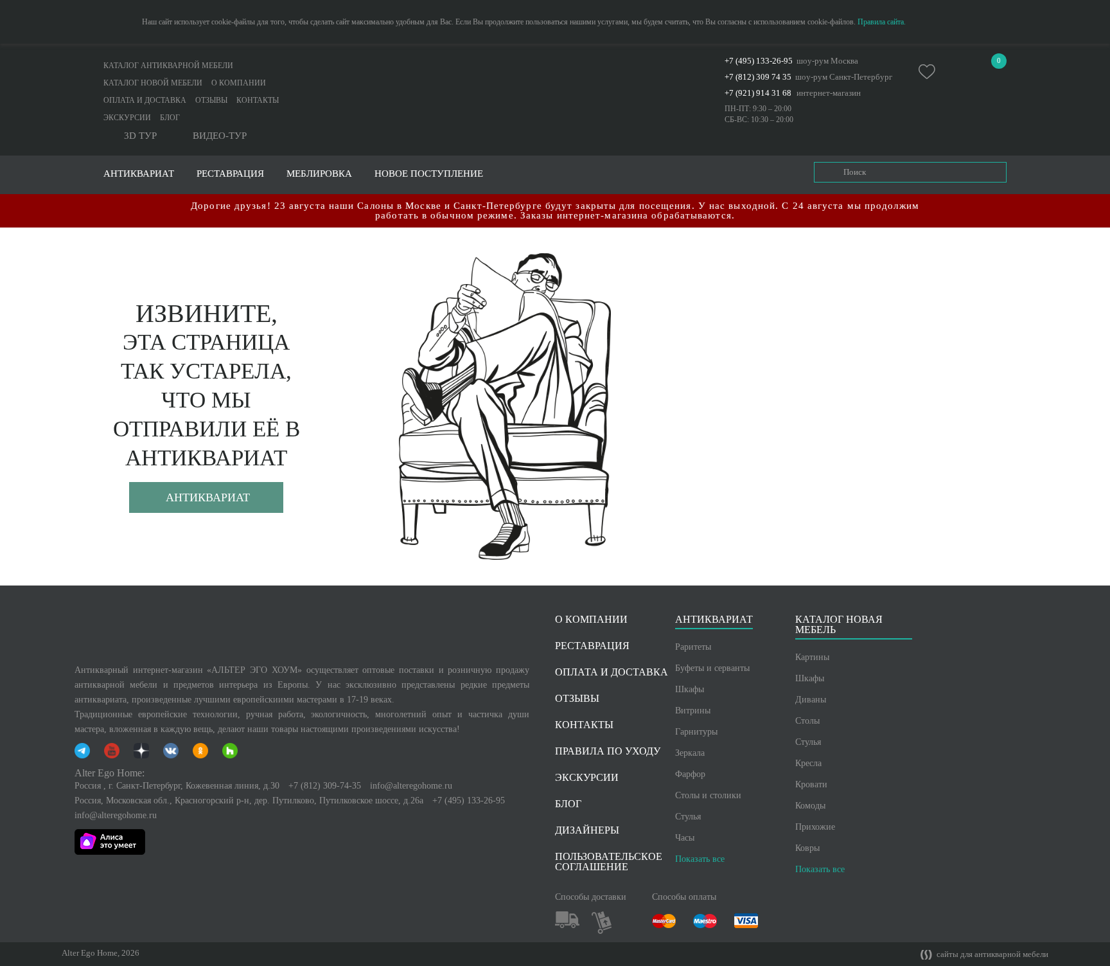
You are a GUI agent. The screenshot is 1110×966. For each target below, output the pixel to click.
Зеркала (690, 753)
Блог (170, 117)
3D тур (140, 136)
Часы (684, 838)
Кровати (811, 784)
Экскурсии (127, 117)
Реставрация (230, 174)
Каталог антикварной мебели (168, 65)
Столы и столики (708, 795)
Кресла (808, 763)
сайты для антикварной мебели (991, 954)
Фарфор (690, 774)
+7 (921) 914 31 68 (758, 93)
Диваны (810, 699)
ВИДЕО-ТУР (220, 136)
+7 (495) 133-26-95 (759, 61)
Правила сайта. (882, 21)
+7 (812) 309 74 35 (758, 77)
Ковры (807, 848)
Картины (812, 657)
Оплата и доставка (144, 100)
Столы (807, 721)
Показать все (700, 859)
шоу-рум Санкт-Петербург (843, 77)
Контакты (257, 100)
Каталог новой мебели (152, 82)
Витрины (692, 710)
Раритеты (693, 647)
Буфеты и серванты (712, 668)
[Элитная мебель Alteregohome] (555, 73)
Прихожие (815, 827)
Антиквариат (208, 497)
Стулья (688, 816)
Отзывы (211, 100)
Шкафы (689, 689)
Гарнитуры (696, 732)
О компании (238, 82)
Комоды (810, 805)
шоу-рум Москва (827, 61)
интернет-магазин (829, 93)
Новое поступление (428, 174)
